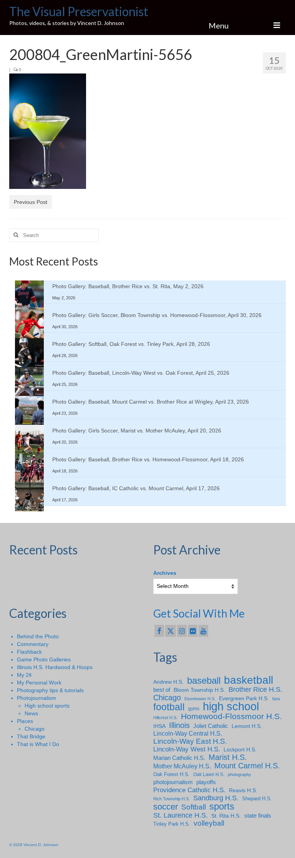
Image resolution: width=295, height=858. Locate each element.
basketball (248, 680)
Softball (193, 807)
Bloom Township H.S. (199, 690)
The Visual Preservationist (78, 11)
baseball (203, 680)
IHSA (159, 726)
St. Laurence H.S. (180, 815)
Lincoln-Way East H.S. (190, 741)
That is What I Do (38, 744)
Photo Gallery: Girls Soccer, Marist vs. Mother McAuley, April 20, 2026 (136, 430)
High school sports (47, 706)
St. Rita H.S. (226, 816)
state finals (257, 815)
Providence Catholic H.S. (189, 790)
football (169, 707)
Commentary (32, 644)
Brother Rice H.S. (255, 689)
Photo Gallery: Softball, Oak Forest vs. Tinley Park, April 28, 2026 (131, 344)
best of (161, 690)
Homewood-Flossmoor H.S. (231, 716)
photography (239, 774)
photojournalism (173, 782)
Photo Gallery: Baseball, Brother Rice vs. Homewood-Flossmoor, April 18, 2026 (148, 459)
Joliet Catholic (210, 726)
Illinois (179, 725)
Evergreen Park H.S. (244, 698)
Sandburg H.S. (216, 798)
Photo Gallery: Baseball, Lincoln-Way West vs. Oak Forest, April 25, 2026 (140, 373)
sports (221, 806)
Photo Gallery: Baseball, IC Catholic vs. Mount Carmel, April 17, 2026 (136, 488)
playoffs (206, 782)
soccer (165, 807)
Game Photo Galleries (44, 659)
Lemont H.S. (247, 726)
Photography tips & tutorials (50, 690)
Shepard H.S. (257, 798)
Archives (164, 573)
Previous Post (30, 202)
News (31, 713)
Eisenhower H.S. (199, 698)
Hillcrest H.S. (165, 717)
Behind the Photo (38, 636)
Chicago (35, 729)
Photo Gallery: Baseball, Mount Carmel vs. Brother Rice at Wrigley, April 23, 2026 (150, 402)
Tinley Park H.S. (171, 824)
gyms (193, 708)
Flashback (29, 652)
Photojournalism (36, 698)
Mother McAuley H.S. (182, 766)
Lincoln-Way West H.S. (186, 749)
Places (25, 721)
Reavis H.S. (243, 790)
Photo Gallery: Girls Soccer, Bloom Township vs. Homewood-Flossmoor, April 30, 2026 (157, 315)
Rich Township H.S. (171, 798)
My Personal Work (39, 682)
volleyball (209, 823)
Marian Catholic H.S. (179, 758)
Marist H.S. (228, 757)
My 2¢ (24, 675)
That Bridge (31, 736)
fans (276, 698)
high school (231, 706)
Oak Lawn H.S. (208, 774)
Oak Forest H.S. (171, 774)
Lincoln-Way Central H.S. (187, 733)
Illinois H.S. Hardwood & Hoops (55, 667)
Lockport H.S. (240, 749)
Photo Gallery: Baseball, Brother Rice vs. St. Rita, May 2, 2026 (128, 286)
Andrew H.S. (168, 682)
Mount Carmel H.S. (247, 766)
